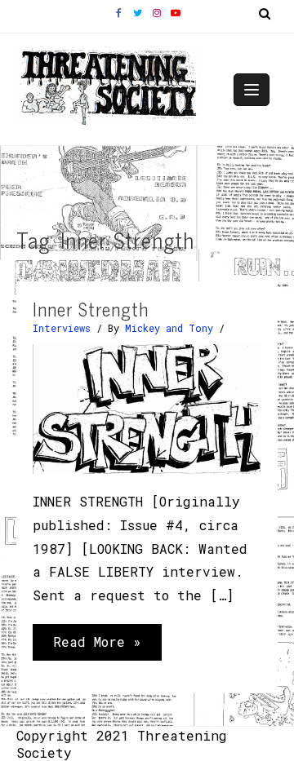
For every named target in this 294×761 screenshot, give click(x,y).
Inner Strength (91, 309)
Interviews (62, 327)
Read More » (96, 646)
